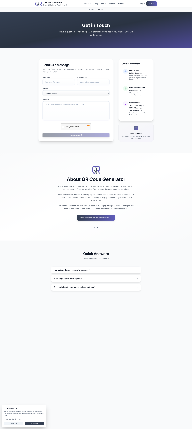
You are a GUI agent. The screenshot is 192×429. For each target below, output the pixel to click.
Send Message (75, 135)
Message (45, 99)
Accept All (34, 423)
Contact (121, 4)
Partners (112, 4)
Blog (96, 4)
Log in (142, 3)
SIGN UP (151, 3)
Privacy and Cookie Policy (12, 419)
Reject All (13, 423)
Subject (45, 88)
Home (92, 9)
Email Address (82, 77)
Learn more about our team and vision (94, 218)
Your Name (46, 77)
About (103, 4)
